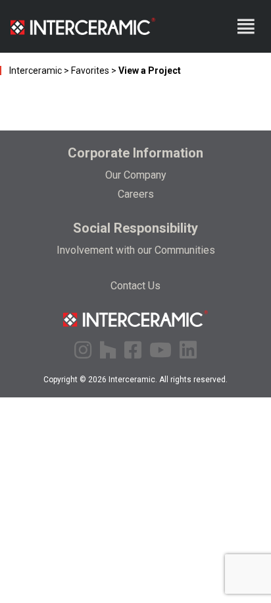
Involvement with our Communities (136, 250)
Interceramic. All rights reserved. (168, 379)
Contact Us (135, 285)
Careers (136, 194)
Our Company (135, 175)
